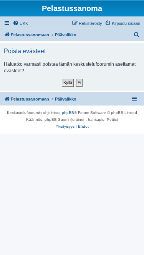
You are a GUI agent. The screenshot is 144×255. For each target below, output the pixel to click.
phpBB (68, 112)
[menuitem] (20, 23)
